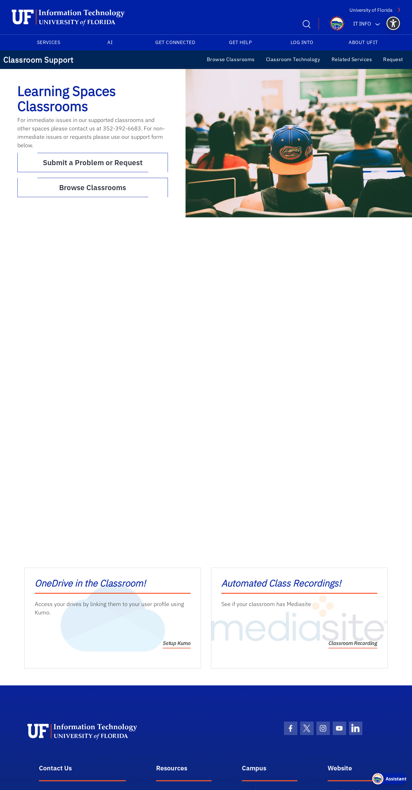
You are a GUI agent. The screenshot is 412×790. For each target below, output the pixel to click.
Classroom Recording (352, 643)
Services (48, 42)
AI (110, 42)
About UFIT (363, 42)
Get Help (240, 42)
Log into (302, 42)
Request (393, 59)
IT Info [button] (362, 23)
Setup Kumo (177, 643)
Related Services (352, 59)
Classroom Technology (293, 59)
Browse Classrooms (231, 59)
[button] (393, 23)
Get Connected (175, 42)
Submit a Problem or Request (105, 162)
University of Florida (370, 10)
